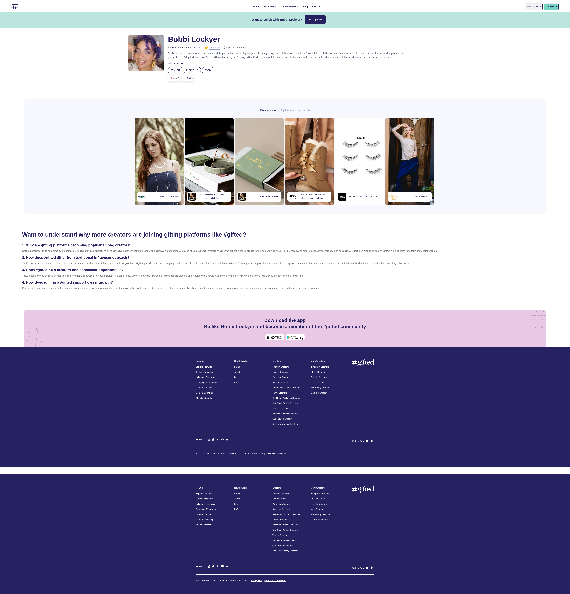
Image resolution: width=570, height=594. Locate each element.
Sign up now (315, 19)
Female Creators (319, 377)
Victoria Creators (280, 408)
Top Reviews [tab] (287, 110)
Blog (305, 6)
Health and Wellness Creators (286, 398)
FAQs (236, 382)
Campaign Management (207, 382)
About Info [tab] (304, 110)
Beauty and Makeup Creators (286, 387)
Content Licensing (204, 393)
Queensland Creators (282, 419)
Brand (237, 367)
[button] (270, 6)
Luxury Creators (280, 372)
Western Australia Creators (285, 413)
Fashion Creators (280, 367)
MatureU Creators (319, 393)
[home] (14, 6)
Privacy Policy (257, 454)
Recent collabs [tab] (268, 110)
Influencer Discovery (205, 377)
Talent (237, 372)
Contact (316, 6)
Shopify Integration (205, 398)
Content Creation (204, 387)
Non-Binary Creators (320, 387)
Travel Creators (279, 393)
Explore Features (204, 367)
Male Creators (317, 382)
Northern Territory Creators (285, 424)
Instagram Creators (320, 367)
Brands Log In (534, 6)
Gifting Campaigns (204, 372)
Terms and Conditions (275, 454)
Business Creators (281, 382)
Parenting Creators (281, 377)
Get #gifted (551, 6)
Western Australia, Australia (186, 47)
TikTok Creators (318, 372)
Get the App (358, 441)
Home (256, 6)
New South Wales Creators (285, 403)
